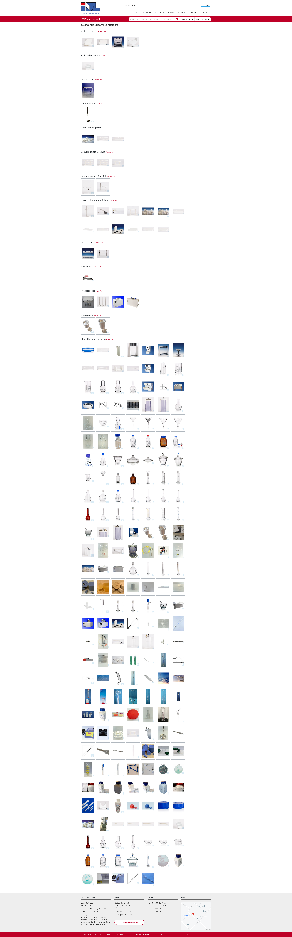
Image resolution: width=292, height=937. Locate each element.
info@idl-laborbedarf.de (129, 922)
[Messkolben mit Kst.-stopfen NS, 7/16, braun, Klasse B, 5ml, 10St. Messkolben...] (88, 842)
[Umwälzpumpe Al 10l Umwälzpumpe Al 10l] (163, 550)
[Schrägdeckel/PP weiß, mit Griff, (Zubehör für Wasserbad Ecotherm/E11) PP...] (148, 229)
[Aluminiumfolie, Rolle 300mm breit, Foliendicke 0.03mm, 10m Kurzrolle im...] (88, 659)
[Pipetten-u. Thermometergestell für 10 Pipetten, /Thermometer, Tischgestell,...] (133, 350)
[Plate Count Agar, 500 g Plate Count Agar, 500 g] (103, 787)
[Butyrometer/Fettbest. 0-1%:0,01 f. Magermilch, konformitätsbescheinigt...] (88, 751)
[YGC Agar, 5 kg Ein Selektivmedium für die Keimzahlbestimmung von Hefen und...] (178, 787)
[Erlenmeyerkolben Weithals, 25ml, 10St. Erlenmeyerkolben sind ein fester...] (118, 386)
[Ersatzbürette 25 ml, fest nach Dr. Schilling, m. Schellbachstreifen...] (118, 696)
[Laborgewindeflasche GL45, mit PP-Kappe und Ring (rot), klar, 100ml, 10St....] (148, 441)
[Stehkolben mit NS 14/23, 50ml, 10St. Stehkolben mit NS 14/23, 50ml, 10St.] (103, 495)
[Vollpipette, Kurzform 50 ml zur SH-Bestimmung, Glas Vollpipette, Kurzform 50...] (178, 623)
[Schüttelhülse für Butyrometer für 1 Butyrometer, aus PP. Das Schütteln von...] (103, 350)
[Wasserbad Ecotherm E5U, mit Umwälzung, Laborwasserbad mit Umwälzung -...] (118, 568)
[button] (187, 19)
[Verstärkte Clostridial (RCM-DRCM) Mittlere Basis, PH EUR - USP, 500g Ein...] (178, 860)
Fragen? (204, 12)
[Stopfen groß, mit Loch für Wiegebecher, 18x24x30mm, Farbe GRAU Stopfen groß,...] (133, 587)
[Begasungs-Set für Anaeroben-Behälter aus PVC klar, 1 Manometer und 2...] (118, 211)
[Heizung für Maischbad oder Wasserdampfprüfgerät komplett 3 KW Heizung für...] (148, 587)
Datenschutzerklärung (141, 934)
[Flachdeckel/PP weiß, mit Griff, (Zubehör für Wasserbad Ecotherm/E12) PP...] (103, 229)
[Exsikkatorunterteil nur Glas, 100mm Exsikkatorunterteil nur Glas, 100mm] (118, 459)
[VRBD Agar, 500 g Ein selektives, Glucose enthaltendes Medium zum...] (118, 787)
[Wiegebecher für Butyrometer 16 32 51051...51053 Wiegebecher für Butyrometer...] (133, 623)
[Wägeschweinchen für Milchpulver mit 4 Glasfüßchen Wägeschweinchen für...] (178, 659)
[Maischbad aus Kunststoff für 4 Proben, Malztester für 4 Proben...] (148, 350)
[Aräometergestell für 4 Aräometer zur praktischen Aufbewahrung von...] (178, 823)
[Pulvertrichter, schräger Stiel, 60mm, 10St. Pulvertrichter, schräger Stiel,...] (163, 423)
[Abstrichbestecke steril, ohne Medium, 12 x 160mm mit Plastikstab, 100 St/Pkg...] (118, 769)
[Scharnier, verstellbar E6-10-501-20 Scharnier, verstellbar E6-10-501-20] (103, 732)
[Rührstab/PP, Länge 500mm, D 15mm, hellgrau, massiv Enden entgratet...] (163, 823)
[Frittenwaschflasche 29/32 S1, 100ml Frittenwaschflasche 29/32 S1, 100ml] (118, 605)
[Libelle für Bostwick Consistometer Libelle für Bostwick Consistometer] (178, 550)
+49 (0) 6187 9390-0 (123, 911)
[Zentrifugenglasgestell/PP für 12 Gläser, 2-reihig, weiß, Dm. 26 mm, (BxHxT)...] (103, 138)
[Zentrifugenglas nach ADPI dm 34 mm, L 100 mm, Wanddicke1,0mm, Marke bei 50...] (133, 696)
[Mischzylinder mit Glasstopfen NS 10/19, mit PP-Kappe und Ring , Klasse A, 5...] (133, 514)
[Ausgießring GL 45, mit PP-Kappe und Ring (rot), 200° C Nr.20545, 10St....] (133, 805)
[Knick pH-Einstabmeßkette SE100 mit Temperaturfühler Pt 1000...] (178, 641)
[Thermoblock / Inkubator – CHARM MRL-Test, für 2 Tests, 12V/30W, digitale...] (88, 732)
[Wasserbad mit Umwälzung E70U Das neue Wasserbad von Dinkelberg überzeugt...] (103, 568)
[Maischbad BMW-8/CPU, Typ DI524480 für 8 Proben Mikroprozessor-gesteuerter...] (148, 368)
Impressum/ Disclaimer (115, 934)
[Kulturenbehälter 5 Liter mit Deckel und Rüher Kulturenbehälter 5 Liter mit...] (163, 732)
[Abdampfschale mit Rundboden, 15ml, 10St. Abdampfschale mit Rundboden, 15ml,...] (148, 842)
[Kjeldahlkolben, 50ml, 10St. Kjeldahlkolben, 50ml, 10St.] (133, 842)
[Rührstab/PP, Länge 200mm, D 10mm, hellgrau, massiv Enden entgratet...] (133, 823)
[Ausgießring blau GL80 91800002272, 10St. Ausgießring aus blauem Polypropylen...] (88, 350)
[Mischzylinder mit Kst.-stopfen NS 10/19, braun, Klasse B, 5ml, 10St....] (178, 514)
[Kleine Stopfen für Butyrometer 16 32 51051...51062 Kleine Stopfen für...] (88, 641)
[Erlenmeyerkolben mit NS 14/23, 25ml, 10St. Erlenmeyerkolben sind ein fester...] (88, 495)
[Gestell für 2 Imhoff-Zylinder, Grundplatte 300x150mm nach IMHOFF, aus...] (88, 187)
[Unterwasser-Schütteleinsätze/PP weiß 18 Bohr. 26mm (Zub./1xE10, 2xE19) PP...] (118, 641)
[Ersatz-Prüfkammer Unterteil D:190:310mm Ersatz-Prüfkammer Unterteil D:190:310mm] (103, 550)
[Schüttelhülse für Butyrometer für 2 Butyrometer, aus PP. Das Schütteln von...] (118, 350)
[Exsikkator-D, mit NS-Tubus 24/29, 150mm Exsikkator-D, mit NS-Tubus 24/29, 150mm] (148, 459)
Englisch (134, 5)
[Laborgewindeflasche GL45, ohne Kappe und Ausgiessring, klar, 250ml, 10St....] (88, 441)
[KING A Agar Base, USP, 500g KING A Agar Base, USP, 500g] (103, 714)
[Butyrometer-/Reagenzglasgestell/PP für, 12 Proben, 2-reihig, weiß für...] (88, 162)
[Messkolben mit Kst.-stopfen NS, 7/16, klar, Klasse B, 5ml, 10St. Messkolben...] (118, 514)
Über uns (147, 12)
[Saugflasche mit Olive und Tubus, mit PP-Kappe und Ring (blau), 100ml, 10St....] (118, 423)
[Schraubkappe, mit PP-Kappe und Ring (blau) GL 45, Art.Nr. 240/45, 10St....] (163, 805)
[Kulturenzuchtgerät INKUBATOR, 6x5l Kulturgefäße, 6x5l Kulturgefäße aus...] (88, 404)
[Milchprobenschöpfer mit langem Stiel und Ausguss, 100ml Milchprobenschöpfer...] (88, 114)
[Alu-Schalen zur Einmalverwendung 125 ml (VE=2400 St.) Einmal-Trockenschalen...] (163, 532)
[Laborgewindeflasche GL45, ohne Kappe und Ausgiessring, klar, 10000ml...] (118, 441)
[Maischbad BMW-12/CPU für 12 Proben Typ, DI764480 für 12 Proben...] (148, 386)
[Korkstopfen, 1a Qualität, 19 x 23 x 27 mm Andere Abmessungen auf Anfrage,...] (118, 587)
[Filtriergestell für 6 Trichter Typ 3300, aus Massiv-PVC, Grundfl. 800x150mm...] (103, 253)
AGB (160, 934)
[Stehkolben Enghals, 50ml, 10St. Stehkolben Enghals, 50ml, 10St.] (133, 386)
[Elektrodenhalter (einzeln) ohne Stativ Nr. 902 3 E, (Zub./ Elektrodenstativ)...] (103, 211)
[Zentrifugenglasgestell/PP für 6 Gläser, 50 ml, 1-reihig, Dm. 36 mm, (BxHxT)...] (118, 138)
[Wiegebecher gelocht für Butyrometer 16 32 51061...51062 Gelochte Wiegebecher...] (148, 623)
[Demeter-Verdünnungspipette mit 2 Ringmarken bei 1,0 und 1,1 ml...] (133, 678)
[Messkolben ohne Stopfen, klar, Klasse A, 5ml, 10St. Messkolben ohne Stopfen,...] (133, 495)
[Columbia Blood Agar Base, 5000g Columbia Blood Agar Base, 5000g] (133, 714)
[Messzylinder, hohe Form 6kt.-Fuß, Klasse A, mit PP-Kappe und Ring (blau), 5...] (148, 860)
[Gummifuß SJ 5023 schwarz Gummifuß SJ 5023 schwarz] (133, 404)
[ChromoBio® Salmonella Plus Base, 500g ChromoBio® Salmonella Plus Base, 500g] (163, 860)
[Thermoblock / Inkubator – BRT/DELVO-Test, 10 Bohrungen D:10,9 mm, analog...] (118, 878)
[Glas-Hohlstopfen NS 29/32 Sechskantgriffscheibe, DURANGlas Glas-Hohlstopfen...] (88, 714)
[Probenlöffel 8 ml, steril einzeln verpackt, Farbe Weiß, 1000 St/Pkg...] (148, 769)
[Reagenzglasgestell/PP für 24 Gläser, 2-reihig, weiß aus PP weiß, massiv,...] (103, 368)
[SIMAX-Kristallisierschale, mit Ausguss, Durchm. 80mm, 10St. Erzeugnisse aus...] (178, 842)
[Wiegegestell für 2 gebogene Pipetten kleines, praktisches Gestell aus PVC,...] (118, 368)
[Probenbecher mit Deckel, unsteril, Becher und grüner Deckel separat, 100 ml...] (163, 751)
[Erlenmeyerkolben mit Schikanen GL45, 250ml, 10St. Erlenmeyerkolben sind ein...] (88, 459)
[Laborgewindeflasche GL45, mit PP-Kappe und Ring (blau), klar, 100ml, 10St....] (133, 441)
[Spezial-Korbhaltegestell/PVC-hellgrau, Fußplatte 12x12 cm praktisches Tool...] (133, 42)
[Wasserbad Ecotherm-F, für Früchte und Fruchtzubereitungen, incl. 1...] (118, 301)
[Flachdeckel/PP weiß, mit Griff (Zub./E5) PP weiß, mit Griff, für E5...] (178, 211)
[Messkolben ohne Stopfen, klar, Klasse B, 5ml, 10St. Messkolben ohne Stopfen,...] (148, 495)
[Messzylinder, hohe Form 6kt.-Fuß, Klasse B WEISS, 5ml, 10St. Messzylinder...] (163, 568)
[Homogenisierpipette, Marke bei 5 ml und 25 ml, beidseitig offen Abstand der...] (148, 678)
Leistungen (159, 12)
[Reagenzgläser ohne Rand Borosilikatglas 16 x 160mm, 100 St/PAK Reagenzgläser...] (133, 751)
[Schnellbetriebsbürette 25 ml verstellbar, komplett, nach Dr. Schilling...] (88, 696)
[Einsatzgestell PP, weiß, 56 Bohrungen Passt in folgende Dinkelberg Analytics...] (133, 732)
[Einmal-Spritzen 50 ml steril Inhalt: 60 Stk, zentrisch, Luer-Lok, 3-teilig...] (88, 805)
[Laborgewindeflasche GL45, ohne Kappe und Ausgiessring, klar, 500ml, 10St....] (103, 441)
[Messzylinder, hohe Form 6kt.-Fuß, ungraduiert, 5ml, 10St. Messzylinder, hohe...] (148, 568)
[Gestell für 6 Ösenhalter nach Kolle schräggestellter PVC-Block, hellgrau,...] (103, 42)
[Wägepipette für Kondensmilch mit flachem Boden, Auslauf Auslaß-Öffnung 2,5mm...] (88, 678)
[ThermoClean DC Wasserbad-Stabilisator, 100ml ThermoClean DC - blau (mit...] (118, 805)
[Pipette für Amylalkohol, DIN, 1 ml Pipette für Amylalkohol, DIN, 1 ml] (133, 878)
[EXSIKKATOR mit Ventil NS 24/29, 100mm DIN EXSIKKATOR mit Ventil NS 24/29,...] (178, 459)
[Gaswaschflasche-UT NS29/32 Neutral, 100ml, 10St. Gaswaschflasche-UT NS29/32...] (178, 477)
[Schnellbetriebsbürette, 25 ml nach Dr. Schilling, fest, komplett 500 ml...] (103, 696)
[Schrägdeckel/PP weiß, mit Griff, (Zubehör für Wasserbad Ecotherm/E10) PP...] (163, 229)
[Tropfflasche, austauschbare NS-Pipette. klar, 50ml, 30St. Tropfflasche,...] (118, 477)
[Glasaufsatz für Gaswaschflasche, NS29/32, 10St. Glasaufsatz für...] (103, 605)
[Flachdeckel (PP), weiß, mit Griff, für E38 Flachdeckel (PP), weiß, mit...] (118, 623)
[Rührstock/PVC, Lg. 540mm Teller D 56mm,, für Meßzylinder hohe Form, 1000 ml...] (133, 368)
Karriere (182, 12)
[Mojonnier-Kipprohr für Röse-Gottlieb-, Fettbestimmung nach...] (118, 678)
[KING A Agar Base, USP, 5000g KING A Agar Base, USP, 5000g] (118, 714)
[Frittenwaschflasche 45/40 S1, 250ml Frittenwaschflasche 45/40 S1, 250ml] (133, 605)
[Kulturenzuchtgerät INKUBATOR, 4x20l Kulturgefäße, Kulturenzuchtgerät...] (118, 404)
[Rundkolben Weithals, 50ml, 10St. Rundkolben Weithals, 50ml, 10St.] (178, 404)
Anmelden (206, 5)
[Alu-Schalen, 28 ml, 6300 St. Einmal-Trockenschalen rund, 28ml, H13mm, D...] (148, 532)
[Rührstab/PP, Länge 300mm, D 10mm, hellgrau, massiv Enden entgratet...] (148, 823)
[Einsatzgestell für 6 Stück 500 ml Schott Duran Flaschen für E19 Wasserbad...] (118, 732)
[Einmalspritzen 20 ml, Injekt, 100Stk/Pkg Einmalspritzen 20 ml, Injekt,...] (133, 659)
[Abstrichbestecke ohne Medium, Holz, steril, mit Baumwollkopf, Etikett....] (163, 587)
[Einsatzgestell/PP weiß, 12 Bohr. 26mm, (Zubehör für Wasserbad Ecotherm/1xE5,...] (133, 211)
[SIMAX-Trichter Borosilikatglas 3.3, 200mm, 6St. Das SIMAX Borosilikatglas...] (133, 423)
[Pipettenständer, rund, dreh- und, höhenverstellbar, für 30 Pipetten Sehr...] (178, 350)
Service (171, 12)
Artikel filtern (102, 31)
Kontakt (193, 12)
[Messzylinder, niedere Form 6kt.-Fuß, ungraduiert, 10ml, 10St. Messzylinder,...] (148, 514)
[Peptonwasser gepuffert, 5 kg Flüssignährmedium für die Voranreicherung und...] (88, 787)
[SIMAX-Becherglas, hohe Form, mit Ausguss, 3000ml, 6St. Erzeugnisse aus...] (88, 386)
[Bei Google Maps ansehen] (196, 917)
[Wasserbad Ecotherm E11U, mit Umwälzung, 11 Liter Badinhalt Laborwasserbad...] (178, 605)
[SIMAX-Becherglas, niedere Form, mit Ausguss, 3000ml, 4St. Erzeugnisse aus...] (178, 368)
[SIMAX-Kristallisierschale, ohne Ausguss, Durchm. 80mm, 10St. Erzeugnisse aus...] (163, 842)
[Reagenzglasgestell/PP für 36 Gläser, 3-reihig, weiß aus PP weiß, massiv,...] (88, 823)
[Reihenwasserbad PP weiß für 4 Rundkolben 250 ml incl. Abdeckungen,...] (88, 301)
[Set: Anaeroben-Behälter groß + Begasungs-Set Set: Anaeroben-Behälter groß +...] (118, 532)
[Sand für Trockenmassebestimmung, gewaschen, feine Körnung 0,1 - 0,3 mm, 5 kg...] (133, 532)
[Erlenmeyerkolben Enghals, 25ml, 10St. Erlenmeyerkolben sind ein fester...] (103, 842)
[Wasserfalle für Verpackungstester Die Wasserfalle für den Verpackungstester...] (133, 550)
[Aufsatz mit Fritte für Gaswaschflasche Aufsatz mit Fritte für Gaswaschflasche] (178, 696)
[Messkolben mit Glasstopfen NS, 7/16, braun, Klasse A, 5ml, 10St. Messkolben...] (88, 514)
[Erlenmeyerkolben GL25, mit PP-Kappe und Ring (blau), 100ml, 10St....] (118, 495)
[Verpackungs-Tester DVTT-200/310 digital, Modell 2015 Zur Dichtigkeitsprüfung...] (88, 550)
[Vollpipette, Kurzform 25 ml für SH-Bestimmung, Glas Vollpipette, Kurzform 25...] (163, 623)
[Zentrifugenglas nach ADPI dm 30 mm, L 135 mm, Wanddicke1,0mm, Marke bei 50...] (163, 696)
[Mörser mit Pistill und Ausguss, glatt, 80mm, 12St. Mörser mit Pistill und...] (163, 605)
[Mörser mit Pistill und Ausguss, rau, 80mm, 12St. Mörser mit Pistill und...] (88, 532)
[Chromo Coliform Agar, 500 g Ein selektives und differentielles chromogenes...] (163, 769)
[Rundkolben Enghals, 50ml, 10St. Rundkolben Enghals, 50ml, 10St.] (118, 842)
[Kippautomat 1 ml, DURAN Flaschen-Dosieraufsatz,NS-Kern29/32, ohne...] (178, 678)
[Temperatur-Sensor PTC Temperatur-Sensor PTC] (148, 550)
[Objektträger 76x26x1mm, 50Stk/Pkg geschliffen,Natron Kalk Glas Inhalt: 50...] (103, 823)
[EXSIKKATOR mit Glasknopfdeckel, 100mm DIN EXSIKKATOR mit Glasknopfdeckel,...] (163, 459)
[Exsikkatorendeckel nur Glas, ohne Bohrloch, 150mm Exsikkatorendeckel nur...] (133, 459)
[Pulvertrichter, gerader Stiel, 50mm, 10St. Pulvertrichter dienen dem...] (178, 423)
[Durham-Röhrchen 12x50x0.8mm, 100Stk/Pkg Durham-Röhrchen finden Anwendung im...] (88, 605)
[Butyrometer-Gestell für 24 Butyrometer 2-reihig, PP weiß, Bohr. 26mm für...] (103, 162)
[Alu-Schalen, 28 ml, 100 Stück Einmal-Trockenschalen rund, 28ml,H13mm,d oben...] (88, 326)
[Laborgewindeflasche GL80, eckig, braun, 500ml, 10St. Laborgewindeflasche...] (163, 441)
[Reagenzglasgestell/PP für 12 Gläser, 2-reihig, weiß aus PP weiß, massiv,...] (88, 368)
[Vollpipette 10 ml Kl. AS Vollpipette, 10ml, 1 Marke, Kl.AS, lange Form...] (163, 659)
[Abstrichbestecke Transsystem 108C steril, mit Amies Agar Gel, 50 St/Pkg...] (103, 769)
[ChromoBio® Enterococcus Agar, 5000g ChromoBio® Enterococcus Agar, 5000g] (88, 878)
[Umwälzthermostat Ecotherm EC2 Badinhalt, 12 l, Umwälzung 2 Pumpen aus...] (103, 623)
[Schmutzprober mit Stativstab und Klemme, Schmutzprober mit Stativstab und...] (103, 641)
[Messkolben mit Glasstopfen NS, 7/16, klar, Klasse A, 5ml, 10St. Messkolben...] (163, 495)
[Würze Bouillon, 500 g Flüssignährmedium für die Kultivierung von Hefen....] (133, 787)
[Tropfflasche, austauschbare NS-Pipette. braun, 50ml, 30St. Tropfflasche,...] (133, 477)
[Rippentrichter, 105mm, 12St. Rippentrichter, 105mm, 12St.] (148, 423)
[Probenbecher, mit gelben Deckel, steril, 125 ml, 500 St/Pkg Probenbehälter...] (88, 769)
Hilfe (186, 934)
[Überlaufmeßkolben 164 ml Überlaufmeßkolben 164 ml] (163, 678)
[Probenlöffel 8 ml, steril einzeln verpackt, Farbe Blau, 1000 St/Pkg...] (133, 769)
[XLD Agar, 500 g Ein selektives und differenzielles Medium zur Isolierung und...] (148, 787)
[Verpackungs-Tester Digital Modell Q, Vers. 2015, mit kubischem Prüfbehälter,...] (118, 550)
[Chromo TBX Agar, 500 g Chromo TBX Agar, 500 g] (178, 769)
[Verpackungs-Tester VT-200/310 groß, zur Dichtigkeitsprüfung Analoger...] (148, 641)
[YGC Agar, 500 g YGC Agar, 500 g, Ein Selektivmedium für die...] (163, 787)
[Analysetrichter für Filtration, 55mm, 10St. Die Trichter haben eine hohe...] (103, 477)
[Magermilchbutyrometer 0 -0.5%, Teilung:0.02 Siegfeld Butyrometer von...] (178, 732)
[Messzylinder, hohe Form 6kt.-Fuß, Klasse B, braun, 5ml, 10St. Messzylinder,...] (178, 568)
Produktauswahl (91, 19)
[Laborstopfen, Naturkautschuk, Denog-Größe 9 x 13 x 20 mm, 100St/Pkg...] (88, 587)
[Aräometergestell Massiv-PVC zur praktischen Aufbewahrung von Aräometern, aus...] (88, 66)
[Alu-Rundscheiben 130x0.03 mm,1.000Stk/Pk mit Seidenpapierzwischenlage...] (103, 659)
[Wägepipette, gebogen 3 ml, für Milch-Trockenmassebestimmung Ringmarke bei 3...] (103, 678)
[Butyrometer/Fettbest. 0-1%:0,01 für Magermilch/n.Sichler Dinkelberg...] (103, 751)
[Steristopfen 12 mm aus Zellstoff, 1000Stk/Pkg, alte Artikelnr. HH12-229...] (163, 641)
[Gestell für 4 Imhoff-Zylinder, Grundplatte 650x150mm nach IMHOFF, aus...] (103, 187)
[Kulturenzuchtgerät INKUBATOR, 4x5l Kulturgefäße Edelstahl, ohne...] (163, 386)
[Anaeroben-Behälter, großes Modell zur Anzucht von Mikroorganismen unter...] (163, 404)
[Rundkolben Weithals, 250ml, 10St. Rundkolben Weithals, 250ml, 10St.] (88, 423)
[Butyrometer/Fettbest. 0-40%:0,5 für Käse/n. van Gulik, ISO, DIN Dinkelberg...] (148, 878)
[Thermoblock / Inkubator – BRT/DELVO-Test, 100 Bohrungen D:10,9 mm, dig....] (103, 878)
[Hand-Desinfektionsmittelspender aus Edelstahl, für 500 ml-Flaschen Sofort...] (148, 732)
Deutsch (127, 5)
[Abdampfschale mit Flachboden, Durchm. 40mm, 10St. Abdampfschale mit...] (103, 423)
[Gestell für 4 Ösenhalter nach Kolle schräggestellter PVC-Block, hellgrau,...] (88, 42)
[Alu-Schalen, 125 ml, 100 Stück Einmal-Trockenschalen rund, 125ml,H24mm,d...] (103, 326)
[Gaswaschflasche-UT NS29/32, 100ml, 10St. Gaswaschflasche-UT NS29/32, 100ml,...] (163, 477)
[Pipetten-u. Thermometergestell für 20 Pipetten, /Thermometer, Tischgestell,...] (163, 350)
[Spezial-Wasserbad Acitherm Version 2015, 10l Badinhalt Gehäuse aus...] (178, 532)
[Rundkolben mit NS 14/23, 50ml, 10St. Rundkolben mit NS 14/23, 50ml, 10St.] (133, 568)
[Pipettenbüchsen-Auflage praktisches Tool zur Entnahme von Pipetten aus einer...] (103, 805)
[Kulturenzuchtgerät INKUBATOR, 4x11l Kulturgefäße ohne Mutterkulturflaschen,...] (103, 404)
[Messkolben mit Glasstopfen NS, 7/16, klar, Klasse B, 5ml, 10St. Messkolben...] (178, 495)
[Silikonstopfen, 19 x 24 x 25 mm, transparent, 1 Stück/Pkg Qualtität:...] (103, 587)
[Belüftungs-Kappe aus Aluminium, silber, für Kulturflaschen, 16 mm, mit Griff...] (148, 714)
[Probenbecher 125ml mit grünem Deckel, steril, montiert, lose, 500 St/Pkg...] (178, 751)
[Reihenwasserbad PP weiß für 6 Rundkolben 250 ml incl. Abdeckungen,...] (103, 301)
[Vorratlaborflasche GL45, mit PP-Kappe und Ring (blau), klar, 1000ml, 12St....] (178, 441)
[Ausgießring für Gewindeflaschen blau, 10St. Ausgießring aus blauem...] (148, 805)
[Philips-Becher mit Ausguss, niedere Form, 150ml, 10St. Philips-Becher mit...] (163, 368)
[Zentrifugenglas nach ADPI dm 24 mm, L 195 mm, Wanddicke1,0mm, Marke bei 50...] (148, 696)
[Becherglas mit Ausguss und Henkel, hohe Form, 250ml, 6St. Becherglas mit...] (88, 477)
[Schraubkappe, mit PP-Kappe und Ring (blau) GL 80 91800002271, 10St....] (178, 805)
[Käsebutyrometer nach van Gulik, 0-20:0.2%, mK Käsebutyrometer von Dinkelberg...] (118, 751)
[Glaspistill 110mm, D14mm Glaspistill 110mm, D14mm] (148, 659)
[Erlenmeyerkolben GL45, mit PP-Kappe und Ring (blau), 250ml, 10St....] (103, 459)
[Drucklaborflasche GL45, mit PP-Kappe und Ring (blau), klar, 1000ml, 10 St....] (103, 860)
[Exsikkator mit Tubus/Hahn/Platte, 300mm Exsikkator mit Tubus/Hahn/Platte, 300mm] (133, 860)
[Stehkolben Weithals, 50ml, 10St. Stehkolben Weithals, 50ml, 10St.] (103, 386)
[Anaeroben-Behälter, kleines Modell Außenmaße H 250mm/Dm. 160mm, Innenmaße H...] (148, 404)
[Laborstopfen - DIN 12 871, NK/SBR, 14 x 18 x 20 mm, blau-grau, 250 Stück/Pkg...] (148, 751)
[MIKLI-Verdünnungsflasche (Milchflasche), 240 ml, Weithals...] (163, 714)
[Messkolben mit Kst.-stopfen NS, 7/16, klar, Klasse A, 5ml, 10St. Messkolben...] (103, 514)
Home (136, 12)
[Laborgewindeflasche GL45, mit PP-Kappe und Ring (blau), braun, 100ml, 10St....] (88, 860)
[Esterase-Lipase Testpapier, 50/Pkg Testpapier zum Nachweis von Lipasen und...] (118, 659)
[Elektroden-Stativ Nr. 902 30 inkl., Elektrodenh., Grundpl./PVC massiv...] (88, 211)
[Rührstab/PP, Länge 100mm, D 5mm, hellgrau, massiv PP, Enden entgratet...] (118, 823)
